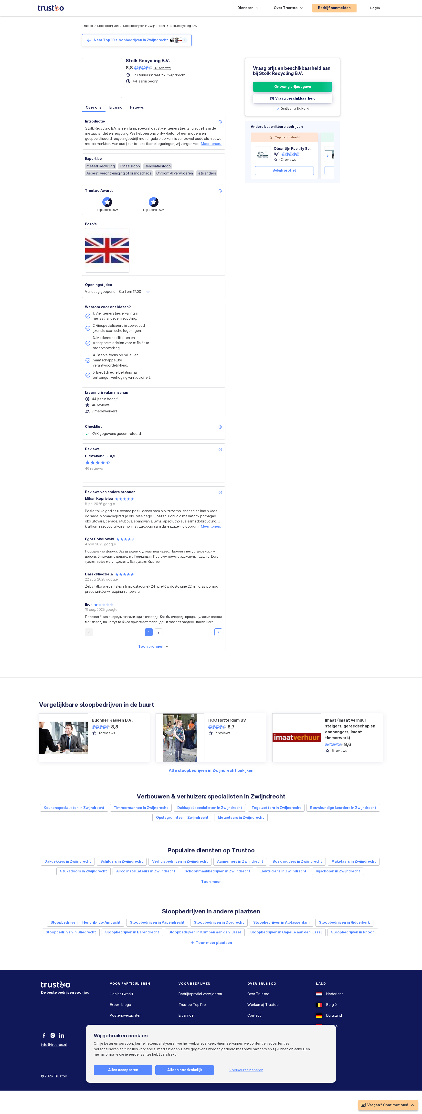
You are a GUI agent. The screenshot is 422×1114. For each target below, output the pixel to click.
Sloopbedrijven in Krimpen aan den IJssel (205, 932)
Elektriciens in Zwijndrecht (283, 871)
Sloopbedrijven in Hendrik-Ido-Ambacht (86, 922)
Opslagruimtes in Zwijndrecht (182, 817)
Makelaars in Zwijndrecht (353, 861)
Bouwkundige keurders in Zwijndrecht (343, 807)
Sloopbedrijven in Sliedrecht (71, 932)
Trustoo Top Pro (192, 1004)
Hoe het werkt (121, 993)
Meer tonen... (211, 143)
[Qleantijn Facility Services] (263, 154)
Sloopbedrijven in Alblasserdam (281, 922)
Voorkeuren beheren (246, 1070)
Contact (254, 1015)
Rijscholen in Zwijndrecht (338, 871)
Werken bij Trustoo (263, 1004)
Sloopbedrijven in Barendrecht (132, 932)
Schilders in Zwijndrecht (121, 861)
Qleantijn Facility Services (294, 148)
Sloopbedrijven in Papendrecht (157, 922)
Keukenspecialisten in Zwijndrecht (74, 807)
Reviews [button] (137, 107)
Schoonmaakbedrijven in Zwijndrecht (217, 871)
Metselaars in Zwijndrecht (241, 817)
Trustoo (87, 26)
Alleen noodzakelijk (184, 1069)
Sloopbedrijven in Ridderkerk (344, 922)
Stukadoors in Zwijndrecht (83, 871)
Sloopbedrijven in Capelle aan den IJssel (286, 932)
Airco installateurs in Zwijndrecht (145, 871)
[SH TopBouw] (333, 154)
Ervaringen (187, 1015)
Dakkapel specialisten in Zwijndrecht (209, 807)
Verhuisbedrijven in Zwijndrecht (180, 861)
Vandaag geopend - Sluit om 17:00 (113, 291)
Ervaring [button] (115, 107)
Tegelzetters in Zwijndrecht (276, 807)
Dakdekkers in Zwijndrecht (67, 861)
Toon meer (211, 881)
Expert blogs (120, 1004)
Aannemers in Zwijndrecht (240, 861)
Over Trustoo (258, 993)
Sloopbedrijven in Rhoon (353, 932)
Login (375, 8)
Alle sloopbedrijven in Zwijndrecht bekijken (211, 770)
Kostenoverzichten (125, 1015)
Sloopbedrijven (108, 26)
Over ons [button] (94, 107)
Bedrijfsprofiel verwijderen (200, 993)
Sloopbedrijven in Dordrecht (219, 922)
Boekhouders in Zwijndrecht (297, 861)
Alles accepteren (123, 1069)
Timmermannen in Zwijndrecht (141, 807)
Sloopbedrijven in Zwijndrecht (144, 26)
